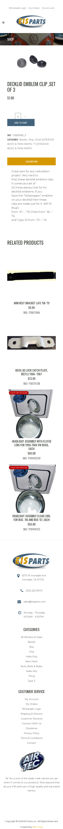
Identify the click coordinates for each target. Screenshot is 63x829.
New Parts (31, 661)
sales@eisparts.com (34, 601)
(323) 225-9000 (34, 590)
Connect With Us (31, 723)
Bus (31, 646)
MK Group (37, 827)
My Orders (34, 8)
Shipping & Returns (31, 713)
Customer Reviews (31, 718)
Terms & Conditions (31, 738)
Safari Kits (31, 671)
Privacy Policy (31, 733)
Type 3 (31, 680)
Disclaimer (31, 728)
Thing (31, 676)
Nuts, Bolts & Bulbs (31, 666)
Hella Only (31, 656)
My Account (48, 8)
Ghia (30, 139)
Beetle (23, 139)
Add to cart (21, 122)
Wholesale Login (17, 8)
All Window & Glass (31, 637)
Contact (31, 742)
